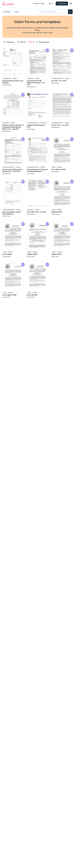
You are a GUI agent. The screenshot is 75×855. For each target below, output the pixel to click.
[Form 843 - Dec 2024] (62, 61)
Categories (10, 42)
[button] (13, 67)
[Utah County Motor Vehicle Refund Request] (13, 193)
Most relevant (44, 42)
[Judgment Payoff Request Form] (37, 106)
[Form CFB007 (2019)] (62, 150)
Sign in (51, 3)
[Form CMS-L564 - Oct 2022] (37, 193)
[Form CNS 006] (37, 276)
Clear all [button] (31, 42)
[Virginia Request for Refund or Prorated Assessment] (37, 150)
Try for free (62, 3)
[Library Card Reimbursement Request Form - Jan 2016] (13, 150)
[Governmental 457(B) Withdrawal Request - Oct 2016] (37, 61)
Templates (6, 12)
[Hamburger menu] (71, 3)
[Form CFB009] (13, 235)
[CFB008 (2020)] (62, 193)
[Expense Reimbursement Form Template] (13, 61)
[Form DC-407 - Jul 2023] (62, 106)
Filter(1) (23, 42)
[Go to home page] (8, 3)
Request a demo (39, 3)
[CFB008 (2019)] (37, 235)
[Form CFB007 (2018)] (13, 276)
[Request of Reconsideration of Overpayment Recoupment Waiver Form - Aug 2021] (13, 106)
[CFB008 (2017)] (62, 235)
